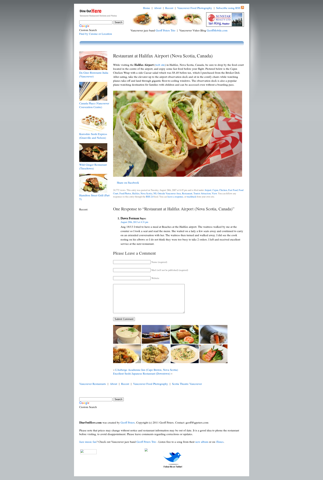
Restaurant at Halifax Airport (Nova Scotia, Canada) (163, 55)
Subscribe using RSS (228, 8)
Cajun (215, 190)
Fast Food (233, 190)
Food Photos (125, 193)
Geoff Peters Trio (165, 30)
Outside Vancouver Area (169, 193)
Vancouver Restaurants (92, 384)
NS (154, 193)
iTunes (220, 442)
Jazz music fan (87, 442)
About (157, 8)
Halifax (135, 193)
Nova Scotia (146, 193)
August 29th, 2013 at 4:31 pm (134, 222)
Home (146, 8)
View (214, 193)
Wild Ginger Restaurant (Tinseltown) (93, 166)
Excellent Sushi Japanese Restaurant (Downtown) (141, 373)
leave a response (175, 196)
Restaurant (187, 193)
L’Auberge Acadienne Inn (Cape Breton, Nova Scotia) (146, 370)
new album (201, 442)
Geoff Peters (128, 422)
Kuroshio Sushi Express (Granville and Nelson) (93, 135)
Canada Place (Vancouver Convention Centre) (94, 105)
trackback (191, 196)
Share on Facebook (128, 182)
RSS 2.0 (149, 196)
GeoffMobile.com (217, 30)
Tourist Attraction (202, 193)
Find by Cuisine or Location (95, 34)
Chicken (223, 190)
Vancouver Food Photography (194, 8)
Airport (207, 190)
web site (160, 65)
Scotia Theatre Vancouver (187, 384)
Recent (169, 8)
